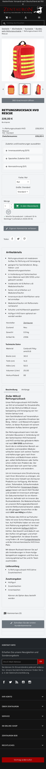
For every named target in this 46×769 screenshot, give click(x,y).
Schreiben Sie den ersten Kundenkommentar (24, 624)
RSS (17, 682)
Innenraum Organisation (22, 488)
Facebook (4, 682)
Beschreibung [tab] (11, 389)
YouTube (23, 682)
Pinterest (24, 238)
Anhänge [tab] (25, 389)
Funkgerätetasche (32, 539)
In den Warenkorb (27, 206)
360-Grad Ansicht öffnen (23, 100)
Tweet (18, 238)
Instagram (30, 682)
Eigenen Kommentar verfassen (22, 228)
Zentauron (28, 322)
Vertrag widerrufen (23, 759)
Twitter (10, 682)
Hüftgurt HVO (27, 528)
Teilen (12, 238)
